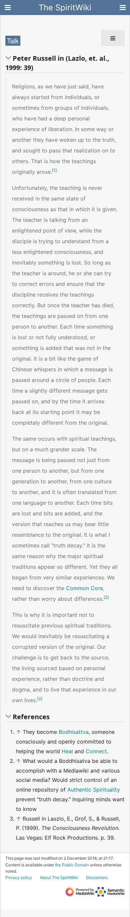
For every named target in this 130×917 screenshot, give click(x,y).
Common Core (84, 588)
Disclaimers (97, 877)
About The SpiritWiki (59, 877)
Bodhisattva (74, 732)
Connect (96, 751)
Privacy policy (18, 877)
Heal (67, 751)
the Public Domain (72, 864)
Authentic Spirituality (93, 789)
